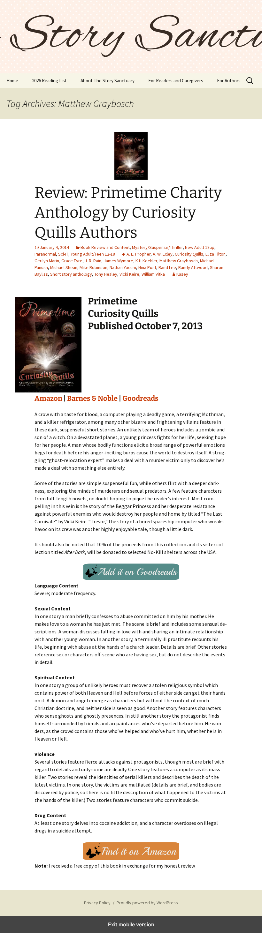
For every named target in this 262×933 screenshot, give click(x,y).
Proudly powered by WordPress (147, 903)
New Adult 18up (199, 247)
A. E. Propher (138, 254)
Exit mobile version (131, 924)
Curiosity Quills (189, 254)
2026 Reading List (49, 81)
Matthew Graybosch (178, 261)
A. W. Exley (163, 254)
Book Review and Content (105, 247)
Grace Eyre (71, 261)
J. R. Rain (93, 261)
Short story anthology (71, 274)
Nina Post (147, 267)
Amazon (48, 398)
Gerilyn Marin (47, 261)
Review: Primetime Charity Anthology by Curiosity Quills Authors (128, 212)
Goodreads (140, 398)
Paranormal (45, 254)
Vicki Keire (129, 274)
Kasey (182, 274)
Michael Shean (63, 267)
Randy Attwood (193, 267)
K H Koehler (146, 261)
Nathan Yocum (123, 267)
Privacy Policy (97, 903)
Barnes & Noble (92, 398)
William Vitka (153, 274)
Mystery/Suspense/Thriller (157, 247)
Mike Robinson (93, 267)
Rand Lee (167, 267)
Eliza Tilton (215, 254)
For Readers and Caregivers (175, 81)
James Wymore (118, 261)
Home (12, 81)
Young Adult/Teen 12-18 (93, 254)
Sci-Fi (63, 254)
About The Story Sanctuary (108, 81)
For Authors (229, 81)
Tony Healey (105, 274)
